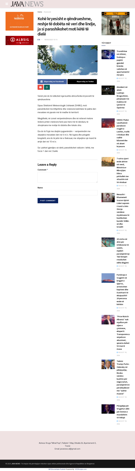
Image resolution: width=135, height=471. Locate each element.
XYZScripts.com (81, 469)
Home (40, 12)
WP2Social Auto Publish (57, 469)
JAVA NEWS (15, 464)
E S (39, 40)
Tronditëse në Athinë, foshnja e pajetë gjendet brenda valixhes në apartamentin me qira (123, 63)
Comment (43, 169)
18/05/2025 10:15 (50, 40)
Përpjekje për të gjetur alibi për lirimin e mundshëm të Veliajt (123, 411)
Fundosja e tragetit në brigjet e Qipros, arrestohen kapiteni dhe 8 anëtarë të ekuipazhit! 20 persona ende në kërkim (122, 289)
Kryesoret (47, 12)
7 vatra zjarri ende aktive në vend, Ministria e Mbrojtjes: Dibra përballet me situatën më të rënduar (123, 170)
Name (40, 188)
